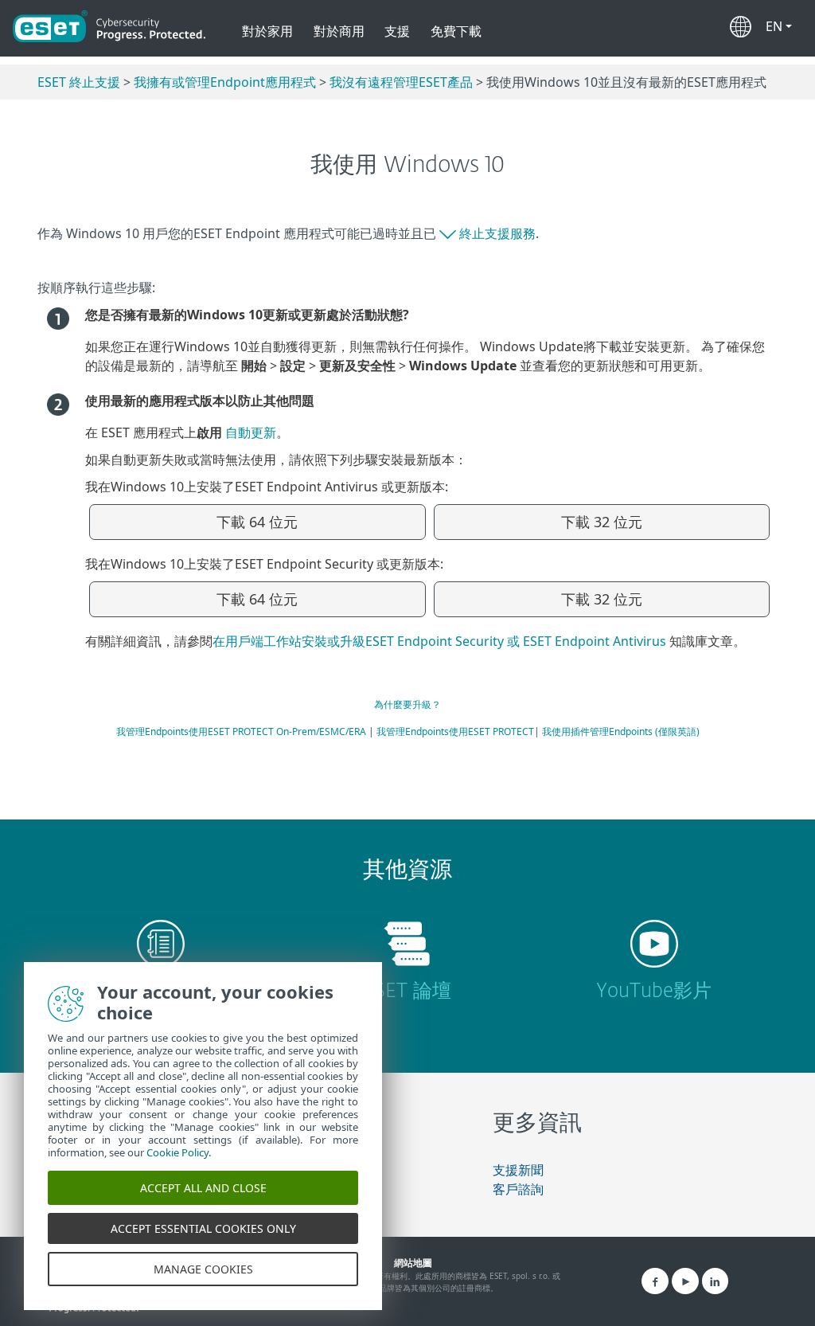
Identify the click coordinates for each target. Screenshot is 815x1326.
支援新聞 (518, 1170)
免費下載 (456, 31)
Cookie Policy (177, 1152)
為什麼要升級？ (407, 704)
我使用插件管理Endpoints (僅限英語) (621, 731)
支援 (397, 31)
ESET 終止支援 (78, 82)
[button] (778, 23)
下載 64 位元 (257, 521)
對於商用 (339, 31)
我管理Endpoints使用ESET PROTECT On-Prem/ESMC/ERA (241, 731)
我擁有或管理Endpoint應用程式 (225, 82)
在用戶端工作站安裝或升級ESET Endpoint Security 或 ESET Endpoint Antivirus (441, 641)
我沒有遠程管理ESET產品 (401, 82)
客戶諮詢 (518, 1189)
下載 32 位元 (601, 521)
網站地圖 (413, 1262)
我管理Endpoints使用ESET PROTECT (455, 731)
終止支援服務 (497, 233)
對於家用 (267, 31)
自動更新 (250, 432)
